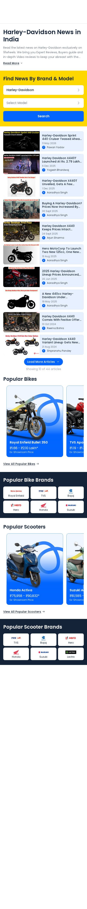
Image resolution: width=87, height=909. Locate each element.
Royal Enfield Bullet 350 (29, 442)
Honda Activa (21, 590)
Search (43, 116)
